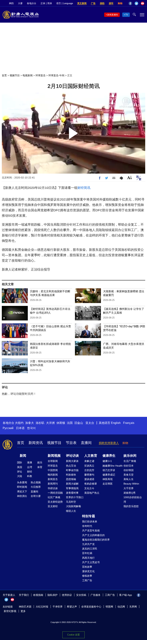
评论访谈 (72, 455)
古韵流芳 (89, 470)
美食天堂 (129, 474)
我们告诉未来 (89, 521)
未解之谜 (89, 461)
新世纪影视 (10, 611)
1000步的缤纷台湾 (133, 499)
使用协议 (67, 595)
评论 (19, 471)
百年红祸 (87, 553)
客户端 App (125, 595)
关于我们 (24, 595)
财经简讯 (83, 188)
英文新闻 (82, 3)
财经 (29, 471)
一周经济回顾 (55, 492)
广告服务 (96, 595)
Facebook (130, 3)
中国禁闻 (53, 470)
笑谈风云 (89, 465)
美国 (19, 467)
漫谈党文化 (88, 571)
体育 (39, 467)
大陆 (19, 476)
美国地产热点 (91, 492)
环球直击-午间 (56, 75)
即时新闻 (22, 486)
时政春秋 (71, 474)
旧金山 (78, 422)
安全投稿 (81, 595)
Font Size (129, 177)
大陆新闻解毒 (73, 506)
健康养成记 (109, 474)
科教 (29, 476)
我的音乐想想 (131, 506)
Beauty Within (131, 483)
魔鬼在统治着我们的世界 (96, 539)
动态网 (121, 606)
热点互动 (71, 465)
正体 (43, 3)
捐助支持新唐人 (109, 442)
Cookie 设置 (73, 634)
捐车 (111, 3)
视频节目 (15, 75)
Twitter (136, 3)
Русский (8, 428)
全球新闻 (53, 461)
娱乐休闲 (130, 455)
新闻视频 (54, 455)
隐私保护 (53, 595)
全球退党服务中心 (91, 606)
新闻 (23, 455)
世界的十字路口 (75, 497)
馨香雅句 (89, 474)
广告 (93, 3)
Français (128, 422)
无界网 (133, 606)
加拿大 (29, 422)
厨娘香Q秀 (130, 492)
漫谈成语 (89, 479)
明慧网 (109, 606)
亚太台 (90, 422)
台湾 (29, 467)
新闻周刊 (53, 483)
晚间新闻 (53, 474)
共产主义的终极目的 (93, 535)
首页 (4, 75)
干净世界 (58, 606)
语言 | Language (64, 3)
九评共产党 (88, 544)
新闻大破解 (72, 483)
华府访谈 (53, 488)
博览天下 (22, 491)
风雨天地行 (88, 557)
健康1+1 (107, 461)
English (116, 422)
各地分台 (31, 3)
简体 (49, 3)
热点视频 (36, 482)
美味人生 (129, 479)
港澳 (29, 462)
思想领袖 (71, 479)
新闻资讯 (36, 443)
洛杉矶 (40, 422)
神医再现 (108, 479)
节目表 (71, 443)
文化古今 (89, 488)
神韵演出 (22, 496)
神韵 (11, 3)
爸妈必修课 (90, 483)
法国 (70, 422)
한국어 (31, 428)
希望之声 (72, 606)
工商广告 (87, 580)
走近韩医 (108, 483)
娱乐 (39, 462)
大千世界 (129, 488)
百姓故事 (87, 566)
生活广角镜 (130, 461)
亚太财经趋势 (55, 501)
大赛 (20, 3)
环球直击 (40, 75)
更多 (23, 611)
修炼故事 (87, 575)
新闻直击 (53, 479)
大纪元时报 (42, 606)
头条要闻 (22, 482)
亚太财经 (53, 506)
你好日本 (129, 465)
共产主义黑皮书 (91, 562)
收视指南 (38, 595)
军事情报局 (72, 488)
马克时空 (71, 501)
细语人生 (71, 510)
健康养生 (109, 455)
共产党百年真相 (91, 530)
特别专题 (88, 516)
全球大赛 (36, 496)
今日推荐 (36, 486)
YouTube (142, 3)
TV (126, 14)
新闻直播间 (112, 14)
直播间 (86, 443)
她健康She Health (113, 465)
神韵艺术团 (25, 606)
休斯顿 (60, 422)
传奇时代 (87, 526)
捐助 (102, 3)
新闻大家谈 (72, 461)
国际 (19, 462)
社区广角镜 (54, 497)
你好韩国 (129, 470)
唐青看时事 (72, 492)
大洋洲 (50, 422)
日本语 (20, 428)
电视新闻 (28, 75)
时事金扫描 (72, 470)
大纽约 (19, 422)
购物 (120, 3)
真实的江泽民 (89, 548)
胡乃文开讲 (109, 470)
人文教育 (90, 455)
